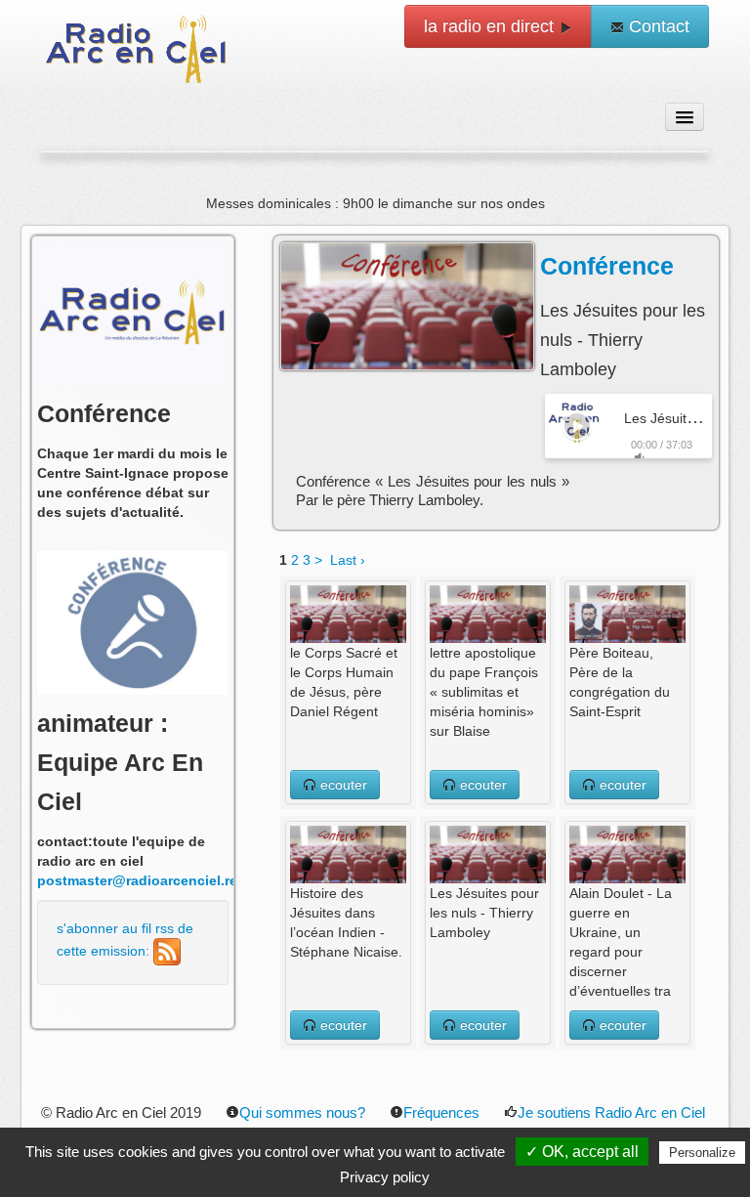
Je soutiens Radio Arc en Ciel (611, 1112)
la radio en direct (491, 26)
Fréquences (441, 1112)
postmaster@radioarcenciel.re (137, 880)
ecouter (341, 784)
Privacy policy (385, 1177)
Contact (656, 26)
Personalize (702, 1152)
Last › (347, 560)
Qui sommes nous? (302, 1112)
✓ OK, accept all (582, 1151)
